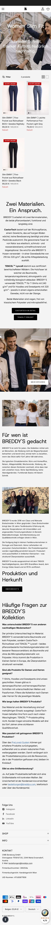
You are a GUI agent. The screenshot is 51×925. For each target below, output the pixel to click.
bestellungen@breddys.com (22, 784)
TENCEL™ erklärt (25, 317)
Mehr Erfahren (38, 382)
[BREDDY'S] (25, 9)
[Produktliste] (47, 77)
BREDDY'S (10, 916)
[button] (5, 919)
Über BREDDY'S (12, 589)
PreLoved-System (21, 742)
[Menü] (3, 9)
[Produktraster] (43, 77)
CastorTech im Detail (25, 310)
